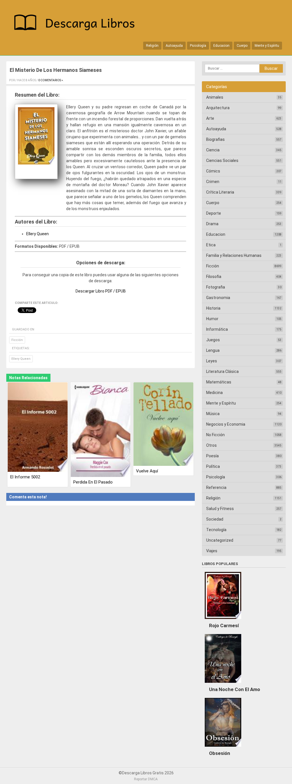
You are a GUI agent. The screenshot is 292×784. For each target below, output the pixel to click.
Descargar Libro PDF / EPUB (101, 291)
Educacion (221, 46)
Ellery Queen (37, 233)
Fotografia (215, 287)
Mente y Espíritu (267, 46)
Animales (214, 97)
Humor (212, 318)
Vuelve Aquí (147, 471)
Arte (210, 118)
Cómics (213, 171)
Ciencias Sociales (222, 160)
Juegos (213, 340)
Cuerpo (242, 46)
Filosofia (213, 276)
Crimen (212, 181)
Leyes (211, 361)
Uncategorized (219, 540)
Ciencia (213, 150)
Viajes (211, 551)
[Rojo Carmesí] (223, 620)
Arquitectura (218, 107)
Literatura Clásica (222, 371)
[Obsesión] (223, 748)
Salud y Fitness (220, 508)
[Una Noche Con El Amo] (223, 684)
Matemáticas (218, 382)
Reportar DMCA (146, 779)
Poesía (212, 456)
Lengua (213, 350)
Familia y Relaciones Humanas (233, 255)
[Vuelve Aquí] (163, 424)
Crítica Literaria (220, 192)
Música (213, 413)
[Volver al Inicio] (77, 23)
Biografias (215, 139)
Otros (211, 445)
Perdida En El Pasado (93, 482)
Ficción (17, 340)
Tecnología (216, 529)
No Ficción (215, 434)
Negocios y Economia (225, 424)
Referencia (216, 487)
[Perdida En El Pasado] (100, 430)
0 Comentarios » (50, 80)
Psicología (198, 46)
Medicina (214, 392)
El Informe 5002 (25, 477)
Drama (212, 224)
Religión (152, 46)
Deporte (213, 213)
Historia (213, 308)
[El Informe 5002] (37, 427)
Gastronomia (218, 297)
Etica (211, 245)
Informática (217, 329)
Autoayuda (174, 46)
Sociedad (214, 519)
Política (213, 466)
